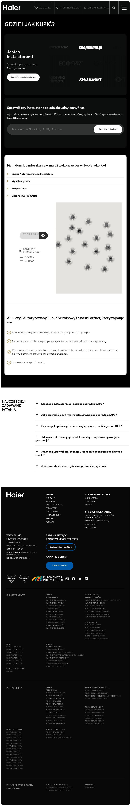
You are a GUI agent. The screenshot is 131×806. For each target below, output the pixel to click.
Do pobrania (52, 512)
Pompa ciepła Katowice (55, 718)
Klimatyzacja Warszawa (56, 600)
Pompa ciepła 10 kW (14, 746)
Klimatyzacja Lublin (54, 617)
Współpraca (91, 498)
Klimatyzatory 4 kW (14, 655)
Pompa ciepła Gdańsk (54, 707)
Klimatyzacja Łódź (53, 609)
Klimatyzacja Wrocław (55, 606)
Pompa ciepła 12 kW (14, 752)
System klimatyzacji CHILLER (96, 639)
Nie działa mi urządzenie (18, 558)
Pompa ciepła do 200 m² (94, 721)
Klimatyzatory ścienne (55, 650)
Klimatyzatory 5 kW (14, 658)
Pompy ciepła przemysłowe (96, 699)
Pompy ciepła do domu (94, 690)
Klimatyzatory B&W (93, 625)
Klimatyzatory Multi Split (95, 630)
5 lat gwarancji (14, 542)
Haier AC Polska (53, 515)
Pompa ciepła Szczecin (55, 710)
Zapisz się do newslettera (61, 547)
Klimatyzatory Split (93, 628)
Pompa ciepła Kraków (55, 696)
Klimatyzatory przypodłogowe (59, 652)
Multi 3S (9, 671)
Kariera (49, 518)
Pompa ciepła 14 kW (14, 755)
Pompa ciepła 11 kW (14, 749)
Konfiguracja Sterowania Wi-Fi (21, 546)
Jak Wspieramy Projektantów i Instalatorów (99, 516)
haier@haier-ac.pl (17, 118)
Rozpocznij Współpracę (97, 521)
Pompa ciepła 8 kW (13, 740)
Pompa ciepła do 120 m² (94, 713)
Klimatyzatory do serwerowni (97, 614)
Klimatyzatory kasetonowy (57, 658)
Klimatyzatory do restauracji (97, 611)
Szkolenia (90, 501)
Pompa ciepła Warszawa (56, 693)
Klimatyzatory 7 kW (14, 664)
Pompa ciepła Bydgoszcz (56, 715)
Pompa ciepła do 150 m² (94, 715)
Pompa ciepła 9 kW (13, 743)
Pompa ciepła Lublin (54, 712)
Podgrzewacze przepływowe (58, 790)
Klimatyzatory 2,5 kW (14, 650)
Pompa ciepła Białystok (55, 724)
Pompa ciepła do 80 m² (94, 707)
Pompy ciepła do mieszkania (96, 693)
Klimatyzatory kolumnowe (57, 664)
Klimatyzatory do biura (94, 606)
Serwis (88, 505)
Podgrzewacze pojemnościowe (59, 787)
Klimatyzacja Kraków (55, 603)
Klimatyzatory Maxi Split (95, 633)
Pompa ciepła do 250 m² (94, 724)
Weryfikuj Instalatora (108, 129)
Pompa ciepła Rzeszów (55, 721)
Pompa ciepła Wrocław (55, 698)
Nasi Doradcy (91, 524)
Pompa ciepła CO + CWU (55, 732)
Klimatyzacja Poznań (54, 611)
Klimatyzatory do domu (95, 603)
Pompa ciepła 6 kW (13, 735)
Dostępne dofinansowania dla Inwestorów (21, 553)
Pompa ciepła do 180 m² (94, 718)
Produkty (50, 498)
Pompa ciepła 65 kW (14, 763)
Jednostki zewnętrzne (55, 666)
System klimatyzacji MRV (95, 636)
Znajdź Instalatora (59, 565)
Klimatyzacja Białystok (55, 628)
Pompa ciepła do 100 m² (94, 710)
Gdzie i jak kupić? (54, 505)
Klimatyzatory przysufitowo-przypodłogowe (65, 655)
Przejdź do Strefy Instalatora (23, 77)
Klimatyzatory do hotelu (95, 609)
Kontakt (50, 522)
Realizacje (90, 528)
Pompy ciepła (29, 259)
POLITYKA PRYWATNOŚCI (17, 539)
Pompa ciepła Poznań (54, 704)
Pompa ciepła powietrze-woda (58, 738)
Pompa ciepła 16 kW (14, 757)
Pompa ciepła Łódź (53, 701)
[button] (87, 267)
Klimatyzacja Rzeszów (55, 625)
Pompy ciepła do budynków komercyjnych (103, 696)
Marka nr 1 (51, 501)
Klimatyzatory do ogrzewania (97, 617)
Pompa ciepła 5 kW (13, 732)
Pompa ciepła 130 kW (14, 768)
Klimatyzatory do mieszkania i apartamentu (103, 600)
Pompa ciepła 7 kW (13, 738)
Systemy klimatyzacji (32, 250)
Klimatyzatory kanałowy (56, 661)
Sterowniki (89, 787)
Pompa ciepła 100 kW (14, 766)
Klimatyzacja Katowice (55, 623)
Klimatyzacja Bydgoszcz (56, 620)
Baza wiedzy (52, 508)
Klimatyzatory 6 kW (14, 661)
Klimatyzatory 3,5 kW (14, 652)
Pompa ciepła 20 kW (14, 760)
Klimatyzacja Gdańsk (54, 614)
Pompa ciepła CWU (53, 735)
